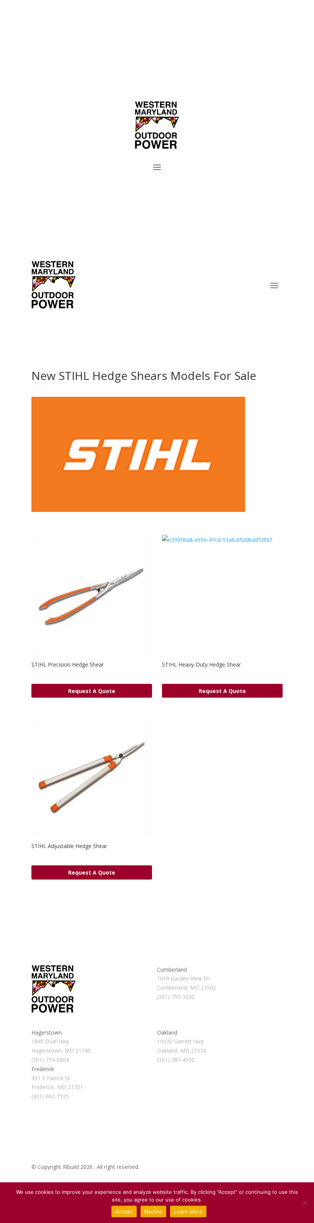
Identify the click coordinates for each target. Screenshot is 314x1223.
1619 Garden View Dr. (184, 978)
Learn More (188, 1211)
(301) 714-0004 (50, 1059)
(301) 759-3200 (176, 996)
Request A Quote (91, 691)
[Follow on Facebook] (37, 190)
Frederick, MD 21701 (57, 1087)
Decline (153, 1211)
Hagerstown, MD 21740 (61, 1050)
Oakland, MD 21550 (181, 1050)
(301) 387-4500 (176, 1059)
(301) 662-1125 (50, 1096)
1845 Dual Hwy (50, 1041)
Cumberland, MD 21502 (186, 987)
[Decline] (304, 1202)
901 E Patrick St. (51, 1078)
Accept (124, 1211)
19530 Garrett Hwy (180, 1041)
